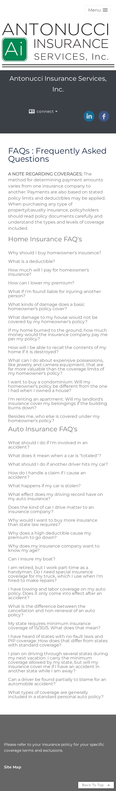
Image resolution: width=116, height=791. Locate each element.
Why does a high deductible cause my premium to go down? (49, 535)
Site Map (12, 767)
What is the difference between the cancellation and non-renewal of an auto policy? (51, 610)
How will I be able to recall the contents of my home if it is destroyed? (57, 349)
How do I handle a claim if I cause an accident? (47, 475)
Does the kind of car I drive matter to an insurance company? (51, 509)
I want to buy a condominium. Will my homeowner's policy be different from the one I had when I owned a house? (57, 386)
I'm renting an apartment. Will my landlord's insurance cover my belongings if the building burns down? (57, 403)
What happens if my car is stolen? (44, 485)
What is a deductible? (31, 261)
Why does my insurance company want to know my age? (54, 548)
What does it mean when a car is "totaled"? (54, 455)
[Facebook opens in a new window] (103, 119)
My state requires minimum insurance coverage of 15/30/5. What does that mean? (54, 625)
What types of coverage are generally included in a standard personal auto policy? (56, 694)
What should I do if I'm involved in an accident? (48, 445)
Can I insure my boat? (31, 559)
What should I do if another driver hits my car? (58, 464)
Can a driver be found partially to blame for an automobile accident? (57, 681)
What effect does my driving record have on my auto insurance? (55, 496)
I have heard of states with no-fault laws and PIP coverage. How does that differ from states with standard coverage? (58, 641)
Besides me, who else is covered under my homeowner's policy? (54, 418)
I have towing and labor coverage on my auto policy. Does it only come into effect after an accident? (56, 593)
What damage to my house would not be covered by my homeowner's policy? (53, 319)
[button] (98, 10)
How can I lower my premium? (41, 282)
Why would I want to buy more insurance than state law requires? (52, 522)
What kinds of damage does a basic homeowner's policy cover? (46, 306)
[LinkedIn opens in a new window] (89, 119)
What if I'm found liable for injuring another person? (54, 293)
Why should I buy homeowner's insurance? (54, 252)
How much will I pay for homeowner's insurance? (48, 272)
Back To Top (93, 785)
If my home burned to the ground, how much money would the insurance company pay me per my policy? (58, 334)
